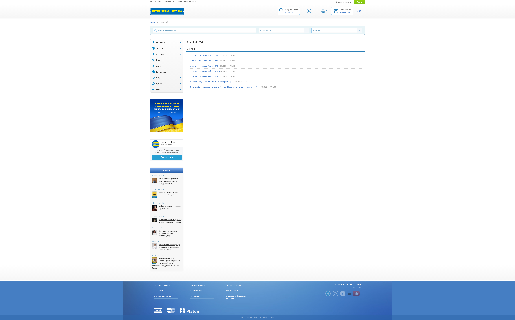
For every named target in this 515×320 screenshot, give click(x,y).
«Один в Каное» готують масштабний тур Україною (169, 193)
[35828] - (212, 71)
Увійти (359, 2)
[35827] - (212, 76)
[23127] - (218, 81)
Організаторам (196, 290)
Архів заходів (232, 290)
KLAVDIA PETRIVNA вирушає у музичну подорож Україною (170, 221)
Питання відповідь (234, 285)
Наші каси (169, 1)
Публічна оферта (197, 285)
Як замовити (155, 1)
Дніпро (190, 48)
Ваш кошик (345, 9)
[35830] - (212, 60)
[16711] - (233, 87)
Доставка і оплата (162, 285)
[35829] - (212, 66)
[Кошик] (335, 10)
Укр (359, 10)
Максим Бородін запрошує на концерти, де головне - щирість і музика (169, 247)
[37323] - (212, 55)
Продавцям (195, 296)
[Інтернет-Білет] (167, 11)
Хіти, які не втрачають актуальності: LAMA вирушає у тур (168, 233)
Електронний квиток (187, 1)
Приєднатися (167, 157)
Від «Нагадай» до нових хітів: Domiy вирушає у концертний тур (168, 181)
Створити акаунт (343, 2)
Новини (166, 170)
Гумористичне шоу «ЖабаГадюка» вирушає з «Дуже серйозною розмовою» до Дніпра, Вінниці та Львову (166, 263)
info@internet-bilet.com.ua (347, 284)
